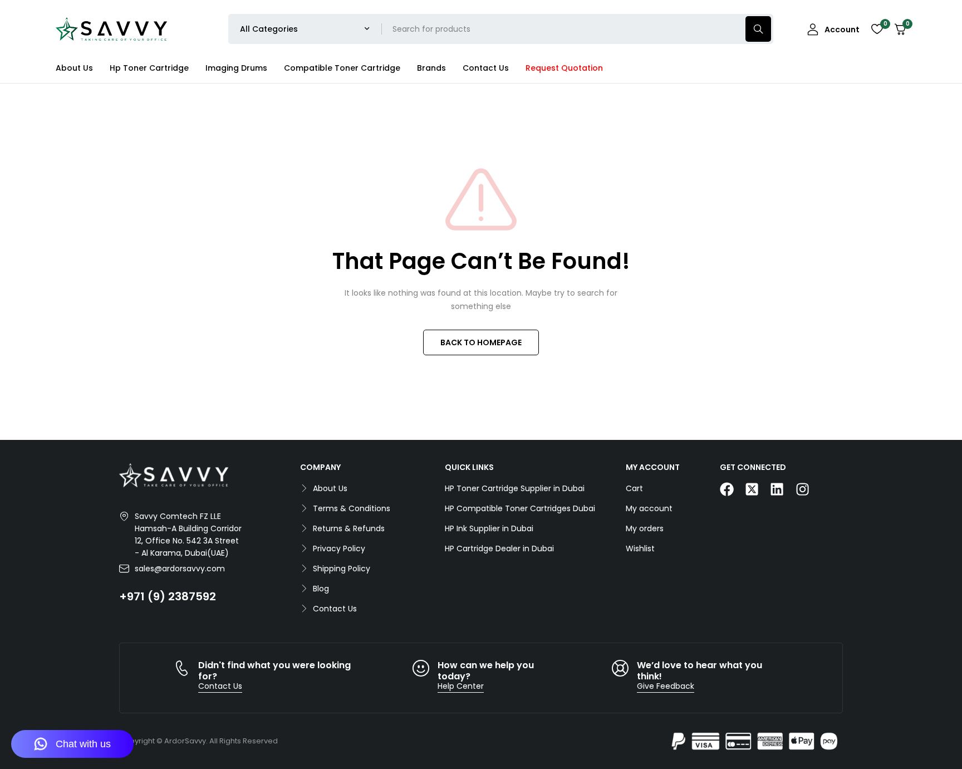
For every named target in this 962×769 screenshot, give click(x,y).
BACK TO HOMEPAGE (481, 342)
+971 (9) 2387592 (167, 596)
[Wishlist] (877, 29)
